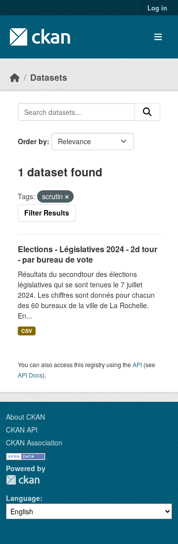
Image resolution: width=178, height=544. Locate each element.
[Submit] (147, 112)
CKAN (23, 480)
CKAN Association (34, 442)
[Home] (15, 77)
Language (23, 498)
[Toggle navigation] (158, 37)
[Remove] (67, 197)
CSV (26, 330)
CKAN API (22, 430)
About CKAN (25, 417)
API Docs (30, 375)
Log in (157, 7)
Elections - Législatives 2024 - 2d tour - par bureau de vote (87, 254)
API (137, 364)
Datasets (48, 77)
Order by (32, 141)
